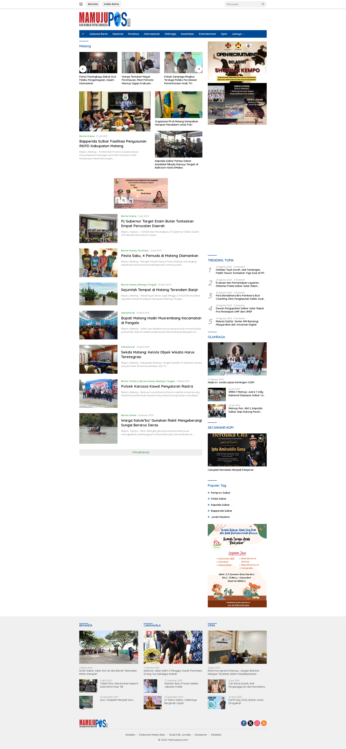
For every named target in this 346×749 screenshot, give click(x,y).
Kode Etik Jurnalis (180, 734)
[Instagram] (257, 723)
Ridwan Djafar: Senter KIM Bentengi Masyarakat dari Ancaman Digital (237, 323)
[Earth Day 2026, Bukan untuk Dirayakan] (217, 702)
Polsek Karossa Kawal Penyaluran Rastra (157, 386)
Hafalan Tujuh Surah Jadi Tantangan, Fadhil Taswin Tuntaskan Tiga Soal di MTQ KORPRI (241, 271)
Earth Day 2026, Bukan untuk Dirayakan (246, 701)
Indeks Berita (111, 4)
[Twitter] (250, 723)
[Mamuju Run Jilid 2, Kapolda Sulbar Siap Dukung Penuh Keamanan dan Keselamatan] (217, 411)
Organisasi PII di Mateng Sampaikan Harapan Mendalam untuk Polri (176, 123)
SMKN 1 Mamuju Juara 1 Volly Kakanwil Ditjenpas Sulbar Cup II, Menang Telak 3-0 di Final (247, 393)
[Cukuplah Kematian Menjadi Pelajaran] (237, 450)
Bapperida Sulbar (221, 510)
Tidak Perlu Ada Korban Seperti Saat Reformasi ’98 (119, 685)
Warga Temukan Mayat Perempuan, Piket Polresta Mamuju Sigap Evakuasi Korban (137, 80)
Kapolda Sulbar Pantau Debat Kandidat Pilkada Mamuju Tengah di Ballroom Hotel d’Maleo (176, 164)
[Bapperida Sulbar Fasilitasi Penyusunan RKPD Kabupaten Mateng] (114, 111)
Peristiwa (133, 34)
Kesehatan (187, 34)
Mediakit (216, 734)
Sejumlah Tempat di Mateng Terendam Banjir (159, 289)
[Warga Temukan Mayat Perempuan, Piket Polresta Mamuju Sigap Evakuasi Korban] (141, 62)
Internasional (151, 34)
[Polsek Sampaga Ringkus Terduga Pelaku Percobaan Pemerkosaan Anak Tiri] (183, 62)
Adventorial (128, 312)
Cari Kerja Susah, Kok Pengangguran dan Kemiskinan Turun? (247, 685)
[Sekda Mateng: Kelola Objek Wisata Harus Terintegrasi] (98, 359)
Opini (224, 34)
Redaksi (130, 734)
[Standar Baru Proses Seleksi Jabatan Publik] (150, 686)
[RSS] (264, 723)
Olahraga (170, 34)
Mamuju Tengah (147, 284)
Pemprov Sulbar (220, 492)
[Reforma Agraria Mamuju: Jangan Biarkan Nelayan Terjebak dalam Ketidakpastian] (237, 647)
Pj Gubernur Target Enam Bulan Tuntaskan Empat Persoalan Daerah (157, 223)
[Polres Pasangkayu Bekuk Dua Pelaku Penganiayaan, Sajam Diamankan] (98, 62)
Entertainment (207, 34)
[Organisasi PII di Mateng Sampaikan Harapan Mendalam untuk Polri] (178, 104)
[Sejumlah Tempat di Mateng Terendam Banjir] (98, 294)
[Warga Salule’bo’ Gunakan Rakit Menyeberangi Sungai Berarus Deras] (98, 428)
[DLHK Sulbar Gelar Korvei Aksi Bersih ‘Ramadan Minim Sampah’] (108, 647)
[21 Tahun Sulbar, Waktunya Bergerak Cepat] (153, 702)
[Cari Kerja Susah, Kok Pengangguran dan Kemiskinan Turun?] (217, 686)
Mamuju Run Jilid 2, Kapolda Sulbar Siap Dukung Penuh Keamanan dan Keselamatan (246, 410)
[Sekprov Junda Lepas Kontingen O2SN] (237, 358)
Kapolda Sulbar (220, 504)
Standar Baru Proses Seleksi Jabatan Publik (181, 685)
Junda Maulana (220, 517)
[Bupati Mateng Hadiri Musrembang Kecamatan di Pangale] (98, 325)
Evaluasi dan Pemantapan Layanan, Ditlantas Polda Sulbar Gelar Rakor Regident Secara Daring (237, 284)
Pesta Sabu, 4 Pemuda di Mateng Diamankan (159, 255)
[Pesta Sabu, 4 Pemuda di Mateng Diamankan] (98, 262)
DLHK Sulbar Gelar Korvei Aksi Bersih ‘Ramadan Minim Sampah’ (108, 672)
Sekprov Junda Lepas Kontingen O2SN (231, 382)
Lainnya (236, 34)
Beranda (93, 4)
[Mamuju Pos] (104, 19)
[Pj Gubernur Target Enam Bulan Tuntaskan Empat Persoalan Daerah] (98, 228)
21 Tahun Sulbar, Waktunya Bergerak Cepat (180, 701)
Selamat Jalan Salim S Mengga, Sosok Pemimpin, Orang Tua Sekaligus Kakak (173, 672)
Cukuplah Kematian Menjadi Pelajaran (231, 469)
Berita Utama (87, 136)
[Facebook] (244, 723)
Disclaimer (201, 734)
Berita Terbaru (129, 381)
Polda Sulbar (218, 498)
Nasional (118, 34)
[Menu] (81, 4)
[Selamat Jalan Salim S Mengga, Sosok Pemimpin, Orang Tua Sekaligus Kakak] (173, 647)
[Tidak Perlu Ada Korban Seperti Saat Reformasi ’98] (88, 686)
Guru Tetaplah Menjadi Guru (117, 700)
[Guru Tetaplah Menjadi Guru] (86, 702)
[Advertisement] (237, 160)
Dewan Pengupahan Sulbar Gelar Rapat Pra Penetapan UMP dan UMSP (240, 310)
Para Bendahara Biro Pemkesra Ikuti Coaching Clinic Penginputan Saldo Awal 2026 (239, 297)
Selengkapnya (140, 452)
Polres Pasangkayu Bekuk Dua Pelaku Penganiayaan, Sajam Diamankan (97, 80)
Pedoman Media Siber (152, 734)
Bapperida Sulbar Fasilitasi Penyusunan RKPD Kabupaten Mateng (112, 143)
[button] (263, 4)
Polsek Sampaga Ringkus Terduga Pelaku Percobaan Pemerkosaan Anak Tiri (180, 80)
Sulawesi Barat (99, 34)
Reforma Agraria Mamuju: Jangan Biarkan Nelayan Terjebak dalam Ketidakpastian (233, 672)
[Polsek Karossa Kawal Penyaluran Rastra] (98, 393)
